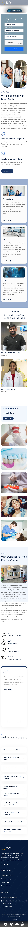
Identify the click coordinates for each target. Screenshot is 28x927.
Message (7, 33)
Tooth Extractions (6, 886)
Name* (6, 21)
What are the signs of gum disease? (11, 794)
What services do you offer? (12, 750)
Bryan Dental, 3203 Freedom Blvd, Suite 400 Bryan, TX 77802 (15, 902)
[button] (10, 721)
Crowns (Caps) (5, 882)
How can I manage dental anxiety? (11, 787)
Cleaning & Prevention (7, 875)
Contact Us (14, 919)
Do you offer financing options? (13, 822)
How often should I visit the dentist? (11, 758)
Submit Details (14, 49)
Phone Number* (8, 27)
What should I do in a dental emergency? (11, 813)
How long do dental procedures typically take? (12, 830)
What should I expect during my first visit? (12, 777)
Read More (6, 220)
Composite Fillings (6, 879)
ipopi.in (18, 916)
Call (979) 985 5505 (15, 10)
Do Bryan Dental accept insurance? (10, 768)
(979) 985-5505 (9, 121)
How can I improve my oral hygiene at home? (11, 804)
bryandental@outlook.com (10, 897)
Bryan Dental (10, 914)
